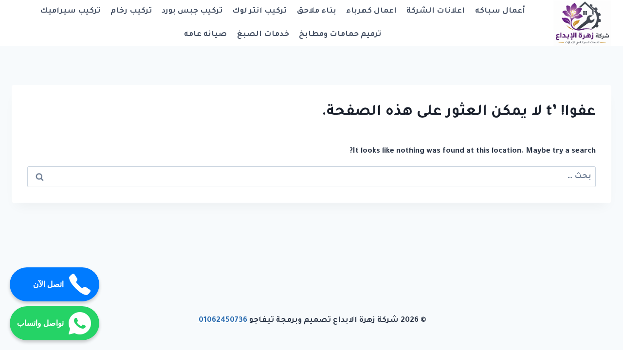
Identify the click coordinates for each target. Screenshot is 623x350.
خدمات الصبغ (263, 35)
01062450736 (222, 320)
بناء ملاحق (316, 11)
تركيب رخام (131, 11)
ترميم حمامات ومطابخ (340, 35)
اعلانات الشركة (435, 11)
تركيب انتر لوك (259, 11)
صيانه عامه (205, 35)
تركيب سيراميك (70, 11)
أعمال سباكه (500, 11)
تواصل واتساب (40, 323)
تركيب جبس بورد (192, 11)
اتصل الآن (48, 284)
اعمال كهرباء (371, 11)
